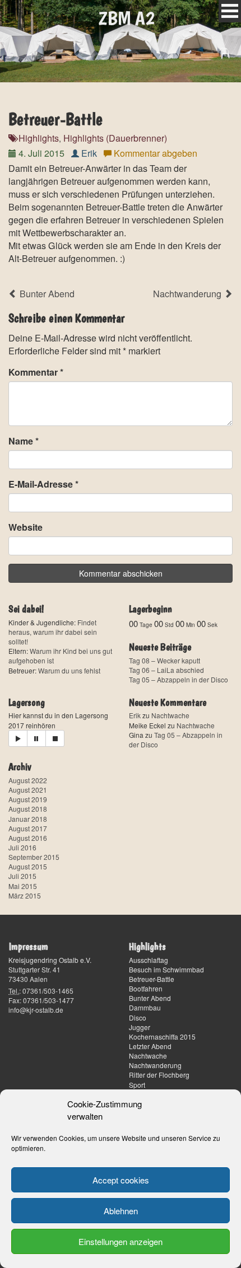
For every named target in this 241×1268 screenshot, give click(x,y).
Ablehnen (121, 1210)
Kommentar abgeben (155, 153)
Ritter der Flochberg (159, 1074)
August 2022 (27, 780)
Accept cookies (120, 1180)
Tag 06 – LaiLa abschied (166, 670)
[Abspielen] (17, 738)
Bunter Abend (46, 293)
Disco (137, 1017)
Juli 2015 (22, 876)
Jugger (139, 1027)
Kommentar (35, 372)
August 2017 (27, 828)
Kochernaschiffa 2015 (162, 1036)
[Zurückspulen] (54, 738)
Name (23, 440)
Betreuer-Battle (151, 979)
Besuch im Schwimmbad (166, 969)
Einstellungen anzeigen (120, 1241)
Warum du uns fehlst (69, 670)
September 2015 (33, 857)
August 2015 (27, 866)
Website (25, 527)
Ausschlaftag (148, 960)
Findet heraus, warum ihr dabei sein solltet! (52, 631)
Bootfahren (146, 988)
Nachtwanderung (188, 293)
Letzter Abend (150, 1046)
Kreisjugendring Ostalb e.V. (49, 960)
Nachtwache (170, 715)
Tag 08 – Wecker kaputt (164, 660)
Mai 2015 (22, 886)
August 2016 (27, 838)
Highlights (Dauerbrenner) (115, 138)
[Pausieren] (36, 738)
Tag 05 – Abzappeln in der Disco (178, 679)
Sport (137, 1084)
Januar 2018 (27, 819)
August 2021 (27, 789)
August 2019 (27, 799)
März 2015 (24, 895)
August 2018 (27, 808)
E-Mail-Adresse (43, 484)
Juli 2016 (22, 847)
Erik (89, 153)
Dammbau (145, 1007)
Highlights (38, 138)
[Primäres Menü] (230, 11)
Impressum (28, 946)
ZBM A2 (126, 18)
